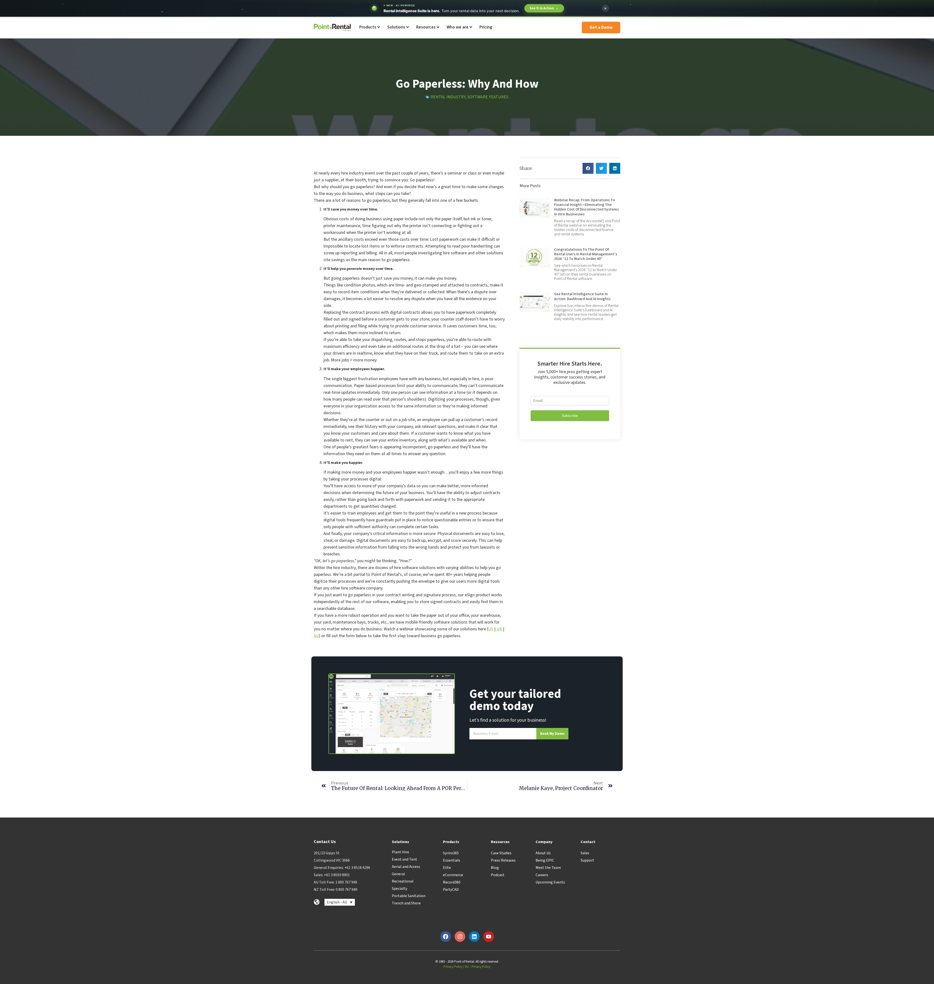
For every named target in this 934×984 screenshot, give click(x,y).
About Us (543, 853)
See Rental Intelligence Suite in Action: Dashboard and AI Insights (582, 296)
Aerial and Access (406, 866)
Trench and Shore (406, 903)
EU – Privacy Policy (477, 967)
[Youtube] (488, 936)
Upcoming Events (550, 882)
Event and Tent (404, 859)
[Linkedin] (474, 936)
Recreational (402, 881)
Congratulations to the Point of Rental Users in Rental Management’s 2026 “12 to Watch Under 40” (585, 254)
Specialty (399, 888)
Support (587, 860)
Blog (495, 867)
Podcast (497, 875)
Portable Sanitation (408, 896)
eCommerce (453, 875)
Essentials (451, 860)
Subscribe (570, 415)
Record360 (451, 882)
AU (316, 636)
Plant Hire (400, 852)
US (490, 629)
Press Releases (503, 860)
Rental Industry (448, 97)
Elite (447, 867)
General (398, 874)
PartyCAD (451, 889)
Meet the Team (548, 867)
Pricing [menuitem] (485, 27)
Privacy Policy (453, 967)
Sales (585, 853)
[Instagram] (460, 936)
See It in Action (544, 8)
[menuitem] (369, 27)
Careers (542, 875)
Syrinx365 (451, 853)
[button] (588, 168)
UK (499, 629)
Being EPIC (545, 860)
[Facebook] (445, 936)
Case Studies (501, 853)
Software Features (487, 97)
